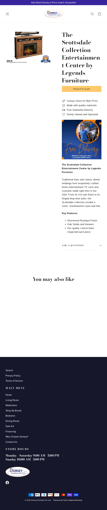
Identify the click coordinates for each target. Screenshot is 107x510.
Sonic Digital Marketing (72, 500)
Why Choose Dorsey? (17, 436)
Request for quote (81, 89)
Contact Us (11, 442)
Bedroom (10, 416)
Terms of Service (14, 381)
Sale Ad (10, 426)
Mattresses (11, 405)
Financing (11, 431)
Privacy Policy (13, 375)
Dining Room (12, 421)
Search (9, 370)
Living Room (12, 400)
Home (9, 395)
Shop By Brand (13, 410)
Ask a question (73, 245)
